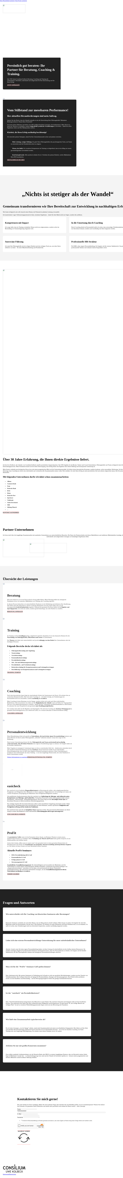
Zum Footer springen (21, 0)
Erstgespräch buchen (15, 160)
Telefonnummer (21, 1111)
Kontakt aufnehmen (11, 512)
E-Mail (19, 1114)
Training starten (14, 672)
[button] (47, 914)
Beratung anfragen (15, 611)
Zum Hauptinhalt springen (7, 0)
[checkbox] (21, 1120)
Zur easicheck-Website (16, 814)
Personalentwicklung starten (39, 757)
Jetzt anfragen (13, 85)
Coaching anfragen (15, 713)
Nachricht (20, 1117)
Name (19, 1109)
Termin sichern (13, 874)
